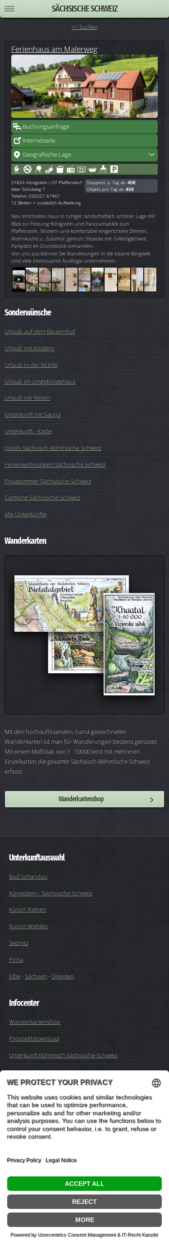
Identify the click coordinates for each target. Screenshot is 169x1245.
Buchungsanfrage (46, 126)
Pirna (16, 959)
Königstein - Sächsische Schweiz (50, 893)
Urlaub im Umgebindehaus (40, 381)
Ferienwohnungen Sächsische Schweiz (55, 464)
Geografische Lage (47, 154)
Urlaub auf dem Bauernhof (40, 331)
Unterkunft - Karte (28, 431)
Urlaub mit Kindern (30, 348)
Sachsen (36, 976)
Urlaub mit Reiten (27, 397)
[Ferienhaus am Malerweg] (84, 86)
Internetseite (39, 140)
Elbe (14, 976)
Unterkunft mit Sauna (32, 414)
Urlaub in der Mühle (31, 365)
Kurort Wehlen (28, 926)
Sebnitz (18, 943)
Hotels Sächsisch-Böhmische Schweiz (53, 448)
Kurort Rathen (27, 909)
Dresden (62, 976)
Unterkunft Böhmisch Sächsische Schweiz (63, 1055)
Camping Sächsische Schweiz (42, 497)
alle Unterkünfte (25, 514)
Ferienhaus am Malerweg (54, 48)
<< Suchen (85, 27)
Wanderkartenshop (81, 799)
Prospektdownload (34, 1038)
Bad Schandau (28, 876)
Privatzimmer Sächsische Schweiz (48, 481)
